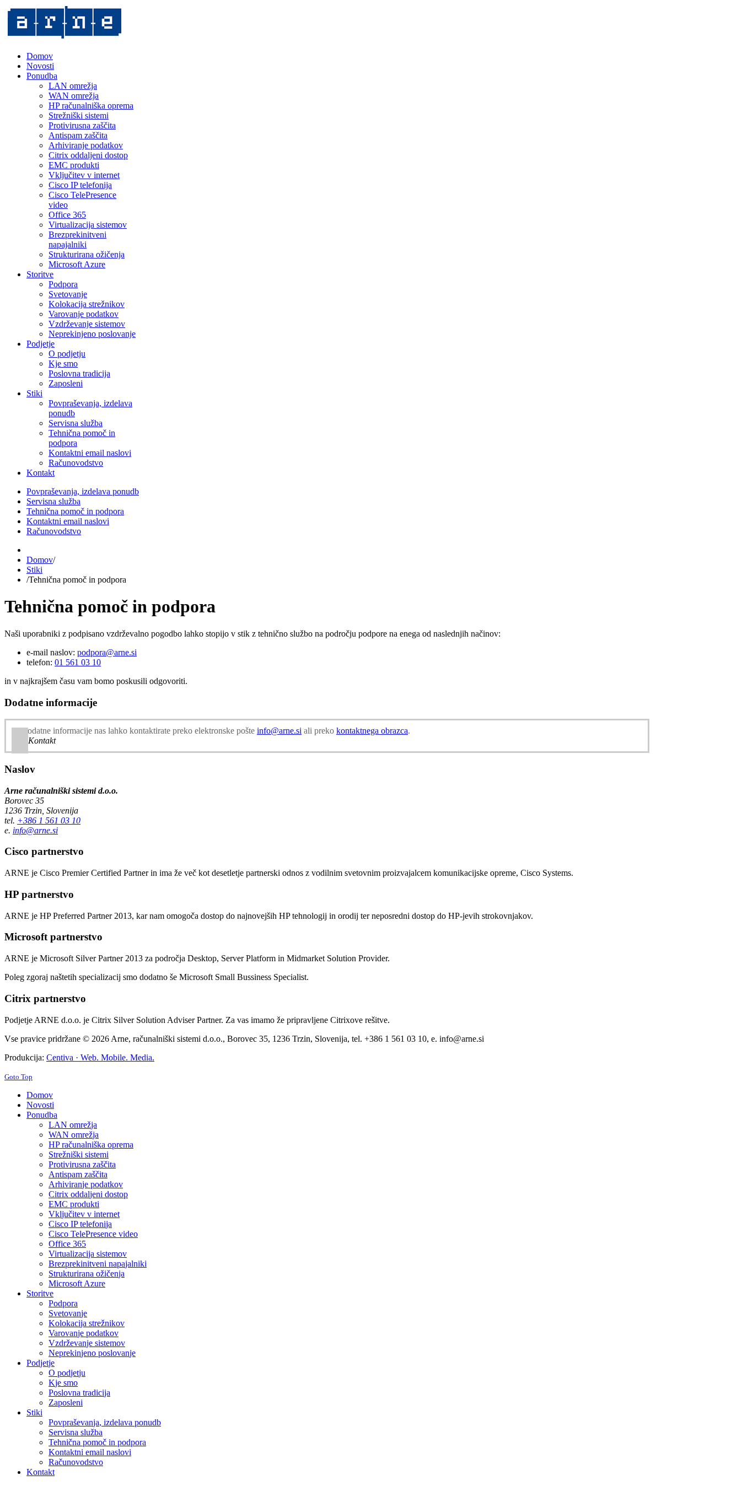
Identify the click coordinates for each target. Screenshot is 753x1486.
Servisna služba (53, 501)
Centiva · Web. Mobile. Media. (100, 1057)
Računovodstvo (53, 531)
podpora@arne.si (107, 652)
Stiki (34, 569)
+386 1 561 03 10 (48, 820)
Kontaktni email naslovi (67, 521)
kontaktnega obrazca (372, 730)
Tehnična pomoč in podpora (75, 511)
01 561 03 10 (78, 662)
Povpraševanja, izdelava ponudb (82, 491)
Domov (39, 559)
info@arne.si (279, 730)
